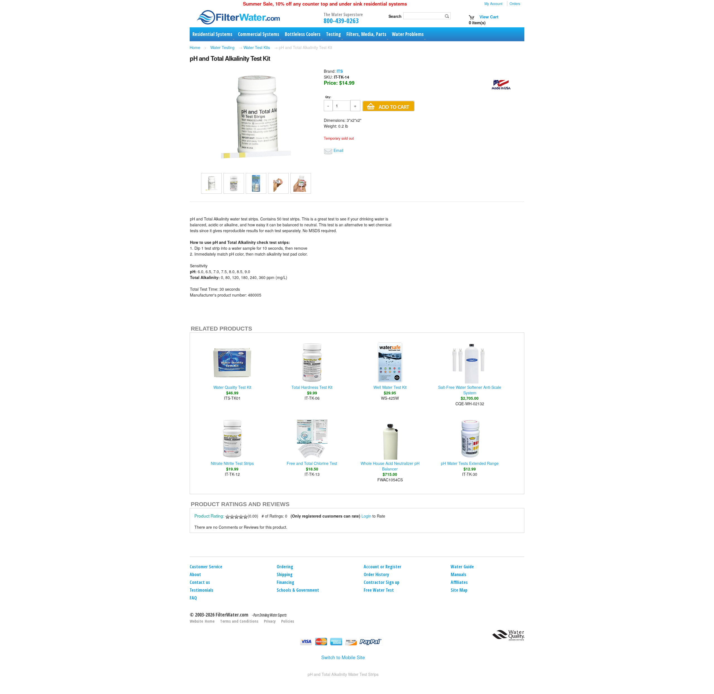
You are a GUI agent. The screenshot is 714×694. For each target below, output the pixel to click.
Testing (333, 34)
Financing (285, 582)
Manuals (458, 574)
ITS (340, 71)
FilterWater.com (232, 614)
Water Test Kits (256, 47)
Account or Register (382, 567)
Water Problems (408, 34)
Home (195, 47)
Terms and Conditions (239, 621)
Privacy (270, 621)
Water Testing (222, 47)
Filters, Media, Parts (366, 34)
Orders (515, 3)
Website (196, 621)
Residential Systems (212, 34)
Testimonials (201, 590)
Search (395, 16)
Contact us (200, 582)
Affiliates (459, 582)
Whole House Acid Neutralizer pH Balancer (390, 466)
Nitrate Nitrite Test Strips (232, 463)
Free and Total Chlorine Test (312, 463)
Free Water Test (379, 590)
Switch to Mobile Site (343, 657)
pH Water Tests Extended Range (470, 463)
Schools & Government (298, 590)
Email (338, 150)
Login (366, 516)
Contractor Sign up (381, 582)
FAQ (193, 598)
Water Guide (462, 567)
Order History (376, 574)
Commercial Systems (258, 34)
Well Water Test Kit (390, 387)
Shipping (285, 574)
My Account (493, 3)
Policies (287, 621)
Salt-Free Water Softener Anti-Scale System (469, 389)
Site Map (459, 590)
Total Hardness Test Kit (311, 387)
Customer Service (206, 567)
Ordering (285, 567)
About (195, 574)
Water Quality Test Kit (232, 387)
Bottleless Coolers (302, 34)
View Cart (488, 17)
